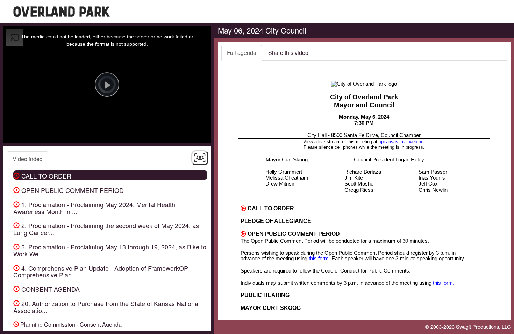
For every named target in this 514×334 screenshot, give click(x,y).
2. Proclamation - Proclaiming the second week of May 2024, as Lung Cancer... (106, 229)
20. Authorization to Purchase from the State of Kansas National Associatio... (106, 307)
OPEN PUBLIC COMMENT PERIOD (72, 190)
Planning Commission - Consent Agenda (70, 324)
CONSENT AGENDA (50, 288)
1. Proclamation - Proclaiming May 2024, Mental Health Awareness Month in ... (94, 208)
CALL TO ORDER (45, 175)
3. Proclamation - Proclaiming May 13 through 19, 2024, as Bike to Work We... (109, 250)
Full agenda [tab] (241, 53)
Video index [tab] (27, 159)
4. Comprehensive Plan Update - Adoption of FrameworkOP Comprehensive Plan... (100, 271)
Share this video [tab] (288, 53)
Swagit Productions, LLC (483, 326)
